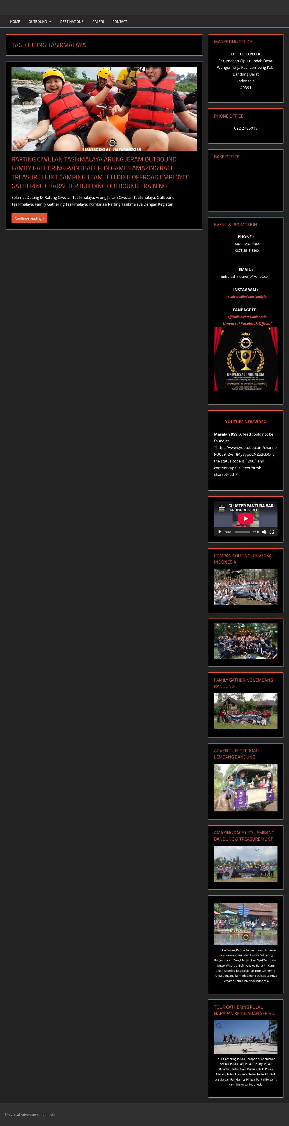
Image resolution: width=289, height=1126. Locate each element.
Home (15, 21)
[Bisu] (264, 532)
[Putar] (220, 532)
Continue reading (28, 218)
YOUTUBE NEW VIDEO (246, 421)
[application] (245, 518)
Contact (119, 21)
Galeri (98, 21)
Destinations (72, 21)
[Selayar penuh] (271, 532)
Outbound (38, 21)
